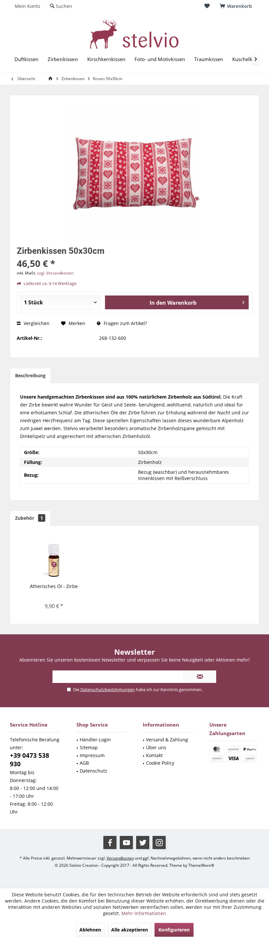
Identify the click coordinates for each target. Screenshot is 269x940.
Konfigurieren (174, 930)
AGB (84, 763)
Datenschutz (93, 771)
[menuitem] (237, 6)
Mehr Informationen (143, 913)
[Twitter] (142, 842)
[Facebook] (109, 842)
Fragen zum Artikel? (124, 323)
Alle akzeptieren (129, 930)
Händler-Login (95, 739)
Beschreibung (30, 375)
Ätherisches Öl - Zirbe (54, 586)
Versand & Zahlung (167, 739)
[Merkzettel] (207, 6)
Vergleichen (36, 323)
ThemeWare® (201, 865)
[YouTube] (126, 842)
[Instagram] (159, 842)
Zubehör (29, 518)
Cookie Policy (160, 763)
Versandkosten (120, 858)
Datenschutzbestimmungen (107, 689)
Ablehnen (90, 930)
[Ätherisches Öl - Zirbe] (53, 557)
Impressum (92, 755)
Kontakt (154, 755)
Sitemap (89, 747)
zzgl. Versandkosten (55, 273)
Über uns (156, 747)
